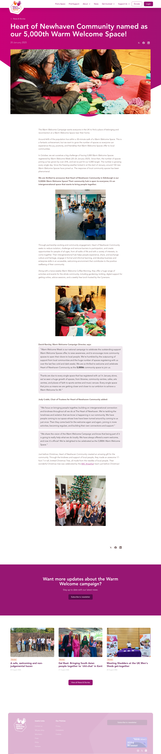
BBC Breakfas (87, 463)
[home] (15, 4)
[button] (86, 4)
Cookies (58, 734)
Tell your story (39, 730)
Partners (38, 746)
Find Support (74, 4)
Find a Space (60, 4)
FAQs (37, 742)
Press (36, 738)
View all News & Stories (80, 682)
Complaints (60, 730)
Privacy (58, 726)
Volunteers (38, 734)
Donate (137, 4)
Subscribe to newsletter (80, 597)
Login (148, 4)
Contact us (38, 726)
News (96, 4)
